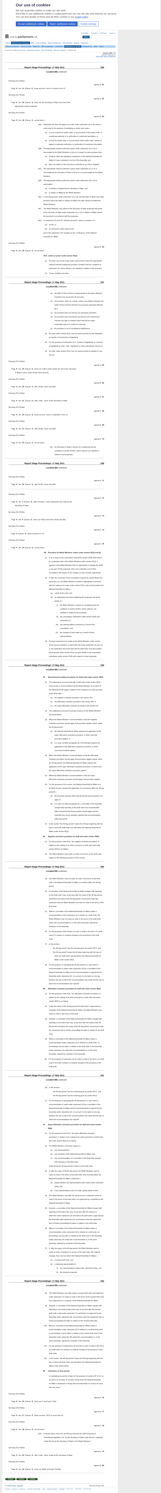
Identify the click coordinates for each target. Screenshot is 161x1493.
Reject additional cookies (62, 24)
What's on (36, 46)
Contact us (112, 33)
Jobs (43, 1489)
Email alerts (94, 33)
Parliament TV (87, 46)
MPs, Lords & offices (38, 43)
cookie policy (81, 17)
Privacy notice (69, 1488)
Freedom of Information (33, 1489)
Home (8, 43)
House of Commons (12, 46)
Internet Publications (108, 55)
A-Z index (7, 1489)
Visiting (76, 43)
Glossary (14, 1489)
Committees (59, 46)
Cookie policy (78, 1488)
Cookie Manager (87, 1488)
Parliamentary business (20, 43)
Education (84, 43)
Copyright (61, 1489)
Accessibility (84, 33)
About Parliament (54, 43)
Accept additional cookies (31, 24)
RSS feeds (103, 33)
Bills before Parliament (60, 50)
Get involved (67, 43)
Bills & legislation (47, 46)
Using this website (52, 1489)
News (96, 46)
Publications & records (72, 46)
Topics (101, 46)
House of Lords (26, 46)
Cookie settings (88, 24)
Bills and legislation (47, 50)
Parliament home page (19, 50)
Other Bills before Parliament (106, 57)
